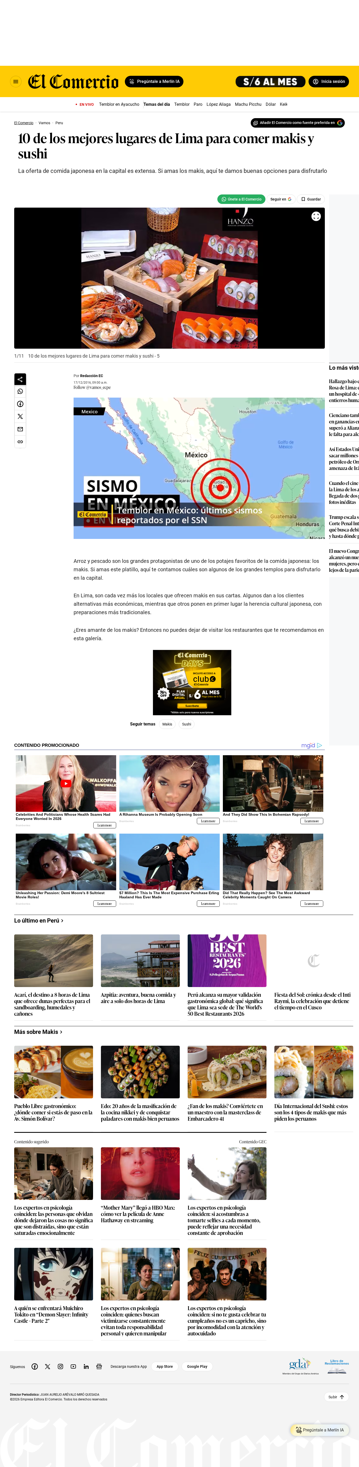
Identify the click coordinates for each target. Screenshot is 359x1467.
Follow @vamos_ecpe (92, 387)
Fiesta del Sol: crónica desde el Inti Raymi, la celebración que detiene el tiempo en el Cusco (312, 1001)
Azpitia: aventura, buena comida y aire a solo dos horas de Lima (138, 998)
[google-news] (99, 1366)
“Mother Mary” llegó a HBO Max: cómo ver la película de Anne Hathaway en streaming (138, 1214)
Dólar (271, 104)
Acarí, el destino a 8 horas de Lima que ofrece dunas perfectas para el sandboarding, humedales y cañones (52, 1004)
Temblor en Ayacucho (119, 104)
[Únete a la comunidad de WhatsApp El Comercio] (241, 199)
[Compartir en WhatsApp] (20, 391)
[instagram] (60, 1366)
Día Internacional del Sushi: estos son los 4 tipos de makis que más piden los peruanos (311, 1112)
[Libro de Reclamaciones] (337, 1366)
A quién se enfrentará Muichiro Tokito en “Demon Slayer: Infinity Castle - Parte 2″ (51, 1314)
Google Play (197, 1366)
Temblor (181, 104)
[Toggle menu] (16, 81)
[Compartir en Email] (20, 429)
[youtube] (73, 1366)
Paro (198, 104)
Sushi (186, 724)
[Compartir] (20, 379)
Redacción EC (91, 376)
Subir (333, 1397)
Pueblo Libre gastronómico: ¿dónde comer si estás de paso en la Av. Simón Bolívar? (53, 1112)
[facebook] (35, 1366)
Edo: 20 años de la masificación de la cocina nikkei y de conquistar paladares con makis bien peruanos (140, 1112)
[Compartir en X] (20, 416)
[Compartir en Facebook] (20, 404)
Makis (167, 724)
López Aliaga (219, 104)
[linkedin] (86, 1366)
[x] (47, 1366)
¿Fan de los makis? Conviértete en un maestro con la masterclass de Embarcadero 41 (225, 1112)
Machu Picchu (248, 104)
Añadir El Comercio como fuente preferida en (297, 123)
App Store (165, 1366)
